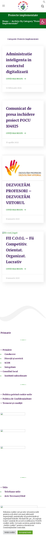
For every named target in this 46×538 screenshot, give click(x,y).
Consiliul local (10, 371)
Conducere (10, 354)
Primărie (7, 350)
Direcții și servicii (14, 358)
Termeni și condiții (12, 403)
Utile (5, 487)
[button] (43, 21)
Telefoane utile (12, 491)
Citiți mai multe (14, 79)
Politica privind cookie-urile (17, 394)
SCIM (7, 363)
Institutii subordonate (16, 375)
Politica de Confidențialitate (17, 399)
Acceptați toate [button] (25, 532)
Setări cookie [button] (10, 532)
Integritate (10, 367)
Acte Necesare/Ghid (15, 496)
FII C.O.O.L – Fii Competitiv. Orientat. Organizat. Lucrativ (20, 250)
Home (5, 21)
